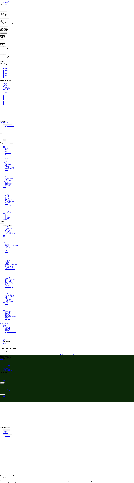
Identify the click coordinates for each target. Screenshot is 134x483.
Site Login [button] (4, 435)
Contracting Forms (8, 315)
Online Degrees (3, 30)
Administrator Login (8, 436)
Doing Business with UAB (9, 126)
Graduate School (3, 28)
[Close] (6, 4)
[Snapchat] (4, 102)
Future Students (3, 11)
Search (1, 142)
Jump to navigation (6, 1)
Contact (1, 359)
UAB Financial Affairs (4, 122)
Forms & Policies (5, 213)
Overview (4, 309)
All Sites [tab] (4, 140)
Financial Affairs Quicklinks (7, 124)
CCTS (1, 59)
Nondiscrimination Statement (5, 427)
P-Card (6, 229)
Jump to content (5, 2)
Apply (4, 374)
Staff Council (2, 52)
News (3, 377)
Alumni (2, 39)
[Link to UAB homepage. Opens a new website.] (9, 404)
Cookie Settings (6, 429)
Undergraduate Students (4, 18)
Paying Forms (7, 318)
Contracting (4, 187)
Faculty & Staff (3, 46)
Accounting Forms (8, 311)
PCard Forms (7, 317)
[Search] (1, 133)
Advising (2, 20)
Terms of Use (5, 433)
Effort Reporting (7, 230)
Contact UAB (5, 431)
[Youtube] (4, 101)
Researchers (3, 54)
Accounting (4, 169)
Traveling (4, 154)
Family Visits (2, 37)
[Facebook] (4, 96)
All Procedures (5, 336)
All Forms (4, 310)
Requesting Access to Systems (10, 131)
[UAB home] (67, 120)
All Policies (4, 320)
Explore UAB (3, 121)
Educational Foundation (9, 130)
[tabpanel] (67, 143)
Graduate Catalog (3, 29)
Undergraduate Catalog (4, 21)
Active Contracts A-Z (8, 127)
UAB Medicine (3, 63)
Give (3, 376)
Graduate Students (4, 26)
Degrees (4, 375)
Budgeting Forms (7, 313)
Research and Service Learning (6, 23)
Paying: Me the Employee (7, 363)
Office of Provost (3, 48)
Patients (2, 61)
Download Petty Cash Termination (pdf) (67, 354)
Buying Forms (7, 314)
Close (2, 223)
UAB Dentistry (3, 64)
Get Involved (2, 42)
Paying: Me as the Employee (9, 125)
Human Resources (3, 50)
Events (1, 44)
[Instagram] (4, 99)
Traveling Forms (7, 319)
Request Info (2, 15)
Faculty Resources (3, 51)
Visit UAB (2, 13)
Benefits (2, 43)
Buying (4, 162)
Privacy (4, 432)
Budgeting (4, 181)
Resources (2, 36)
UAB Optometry (3, 65)
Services (2, 35)
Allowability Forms (8, 312)
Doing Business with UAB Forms (10, 316)
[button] (67, 323)
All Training (5, 337)
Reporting (4, 197)
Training (4, 203)
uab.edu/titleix (61, 482)
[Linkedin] (4, 104)
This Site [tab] (4, 139)
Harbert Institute (3, 58)
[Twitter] (4, 97)
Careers (4, 379)
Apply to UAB (3, 14)
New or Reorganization (6, 366)
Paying (4, 147)
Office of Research (4, 56)
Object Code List (7, 129)
